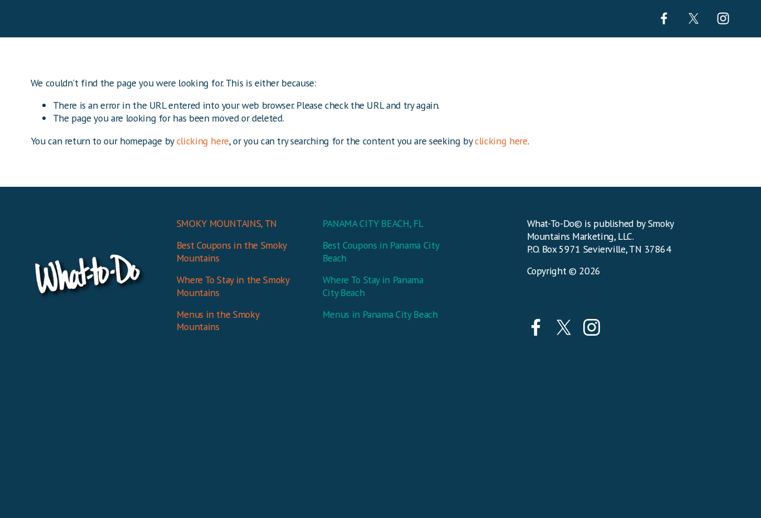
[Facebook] (664, 18)
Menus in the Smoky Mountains (218, 320)
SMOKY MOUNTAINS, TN (227, 223)
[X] (693, 18)
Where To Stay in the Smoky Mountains (233, 286)
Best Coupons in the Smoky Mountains (231, 251)
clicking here (203, 140)
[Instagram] (723, 18)
